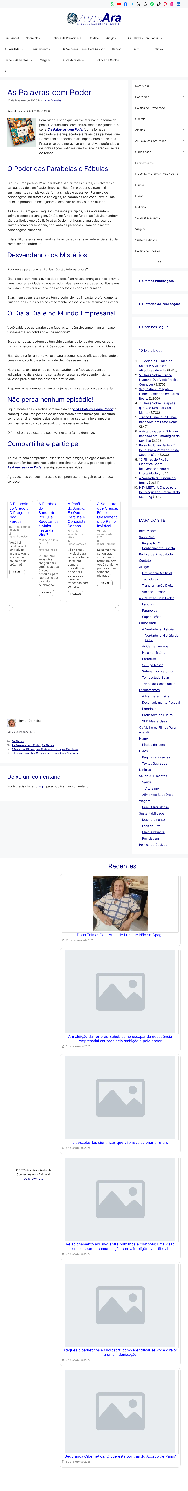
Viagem (45, 60)
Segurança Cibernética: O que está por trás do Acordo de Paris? (120, 1456)
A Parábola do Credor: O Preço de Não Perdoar (19, 513)
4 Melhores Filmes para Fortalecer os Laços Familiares (45, 749)
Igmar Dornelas (18, 536)
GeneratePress (33, 1178)
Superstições (151, 617)
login (41, 786)
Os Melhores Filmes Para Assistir (83, 49)
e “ (93, 409)
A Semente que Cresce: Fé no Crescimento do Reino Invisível (107, 515)
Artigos (111, 38)
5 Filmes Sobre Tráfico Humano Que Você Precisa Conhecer (158, 379)
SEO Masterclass (154, 721)
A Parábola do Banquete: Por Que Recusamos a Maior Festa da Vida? (48, 519)
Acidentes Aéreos (155, 646)
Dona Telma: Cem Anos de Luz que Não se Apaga (120, 935)
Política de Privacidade (66, 38)
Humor (116, 49)
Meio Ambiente (153, 832)
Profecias (149, 659)
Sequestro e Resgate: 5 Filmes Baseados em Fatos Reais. (159, 393)
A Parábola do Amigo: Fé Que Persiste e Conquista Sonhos (77, 515)
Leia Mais (17, 572)
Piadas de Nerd (153, 745)
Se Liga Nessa (152, 665)
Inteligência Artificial (157, 573)
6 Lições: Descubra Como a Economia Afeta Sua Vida (45, 753)
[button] (44, 38)
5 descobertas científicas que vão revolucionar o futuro (120, 1142)
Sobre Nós (33, 38)
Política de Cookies (108, 60)
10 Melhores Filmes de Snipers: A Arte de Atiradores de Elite (155, 365)
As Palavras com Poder (66, 129)
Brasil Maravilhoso (155, 807)
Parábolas (18, 741)
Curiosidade (11, 49)
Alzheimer (152, 788)
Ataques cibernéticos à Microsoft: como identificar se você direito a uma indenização (120, 1352)
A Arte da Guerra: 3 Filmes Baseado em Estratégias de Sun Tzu (159, 436)
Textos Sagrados (154, 763)
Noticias (158, 49)
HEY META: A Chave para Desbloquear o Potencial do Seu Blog (159, 492)
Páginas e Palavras (156, 757)
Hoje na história (153, 652)
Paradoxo (149, 709)
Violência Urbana (154, 592)
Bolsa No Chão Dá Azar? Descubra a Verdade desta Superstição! (159, 449)
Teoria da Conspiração (158, 684)
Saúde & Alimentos (16, 60)
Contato (94, 38)
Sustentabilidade (73, 60)
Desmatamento (153, 820)
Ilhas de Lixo (151, 826)
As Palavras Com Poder (143, 38)
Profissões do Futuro (157, 715)
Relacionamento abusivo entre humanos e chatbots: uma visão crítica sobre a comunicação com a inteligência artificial (120, 1246)
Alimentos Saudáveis (157, 795)
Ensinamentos (40, 49)
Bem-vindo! (11, 38)
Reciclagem (150, 838)
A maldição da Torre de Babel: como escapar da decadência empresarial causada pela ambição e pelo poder (120, 1038)
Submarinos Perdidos (158, 671)
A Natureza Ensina (155, 696)
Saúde (147, 782)
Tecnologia (150, 579)
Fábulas (148, 604)
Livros (137, 49)
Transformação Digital (158, 585)
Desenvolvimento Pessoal (161, 702)
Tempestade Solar (155, 677)
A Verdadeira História (158, 629)
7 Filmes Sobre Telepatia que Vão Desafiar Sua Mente (157, 407)
